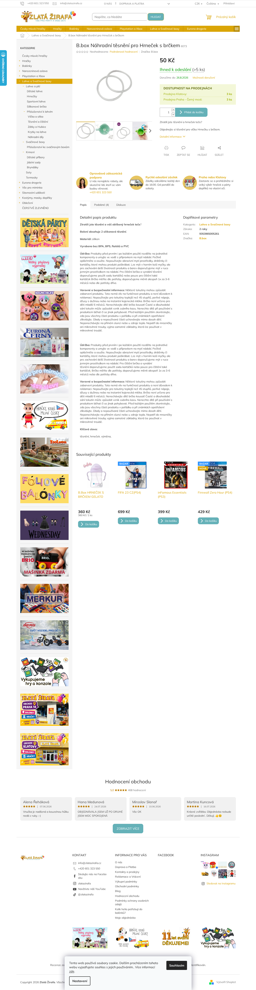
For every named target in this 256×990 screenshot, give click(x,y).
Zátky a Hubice (37, 127)
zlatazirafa (84, 883)
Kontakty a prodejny (127, 872)
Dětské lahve (35, 91)
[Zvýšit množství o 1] (173, 110)
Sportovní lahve (36, 101)
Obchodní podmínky (127, 886)
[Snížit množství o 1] (173, 114)
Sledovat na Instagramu (221, 883)
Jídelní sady (34, 162)
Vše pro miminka (32, 187)
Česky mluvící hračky (34, 56)
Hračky (26, 61)
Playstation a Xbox (33, 76)
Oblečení (27, 203)
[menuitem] (32, 29)
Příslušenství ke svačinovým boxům (48, 147)
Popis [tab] (83, 204)
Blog (118, 891)
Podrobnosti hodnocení (124, 51)
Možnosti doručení (204, 77)
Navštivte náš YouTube (92, 889)
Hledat (156, 17)
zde (71, 971)
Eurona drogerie (31, 182)
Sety (28, 172)
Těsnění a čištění (38, 121)
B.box (203, 238)
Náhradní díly (36, 137)
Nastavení (79, 981)
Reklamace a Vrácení (128, 876)
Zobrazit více (128, 828)
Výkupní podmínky (126, 881)
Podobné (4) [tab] (101, 204)
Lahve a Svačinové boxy (36, 81)
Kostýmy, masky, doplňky (37, 197)
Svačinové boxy (35, 142)
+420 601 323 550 (101, 192)
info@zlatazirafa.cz (89, 863)
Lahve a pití (33, 86)
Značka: (149, 51)
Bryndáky (32, 167)
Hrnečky (32, 96)
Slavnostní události (33, 192)
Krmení (30, 152)
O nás (108, 3)
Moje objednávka (125, 917)
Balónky (27, 66)
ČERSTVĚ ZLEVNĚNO (35, 208)
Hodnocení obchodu (128, 781)
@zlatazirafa (85, 894)
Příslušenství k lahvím (40, 111)
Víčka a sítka (35, 116)
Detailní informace (171, 136)
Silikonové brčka (36, 106)
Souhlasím (176, 965)
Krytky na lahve (37, 132)
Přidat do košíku (194, 112)
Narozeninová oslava (34, 71)
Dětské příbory (36, 157)
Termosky (32, 177)
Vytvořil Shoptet (226, 982)
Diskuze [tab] (121, 204)
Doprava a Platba (131, 3)
